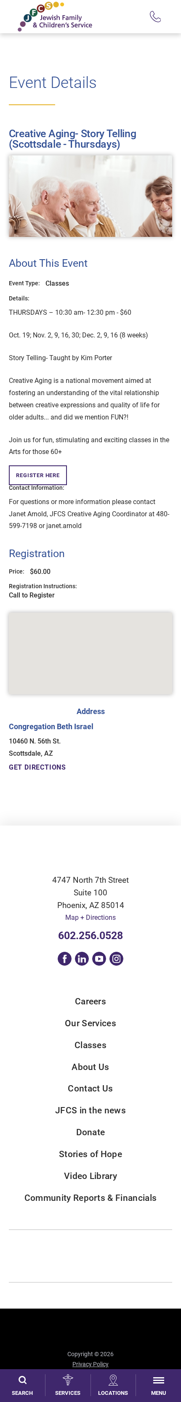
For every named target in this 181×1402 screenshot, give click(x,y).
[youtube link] (99, 959)
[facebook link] (65, 959)
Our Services (90, 1023)
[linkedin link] (82, 959)
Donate (90, 1132)
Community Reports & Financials (90, 1198)
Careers (90, 1001)
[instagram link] (116, 959)
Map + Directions (90, 917)
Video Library (90, 1176)
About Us (90, 1067)
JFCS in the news (90, 1110)
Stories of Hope (90, 1154)
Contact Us (90, 1088)
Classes (90, 1045)
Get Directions (37, 767)
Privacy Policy (90, 1364)
